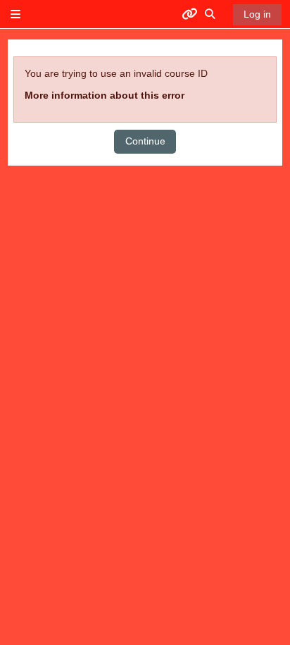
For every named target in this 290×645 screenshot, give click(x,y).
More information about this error (104, 95)
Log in (257, 14)
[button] (210, 14)
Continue (145, 141)
